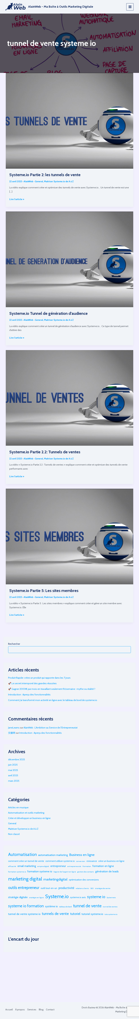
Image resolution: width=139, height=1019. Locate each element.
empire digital (43, 866)
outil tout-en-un (49, 888)
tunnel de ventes (110, 907)
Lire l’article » (16, 199)
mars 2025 (13, 780)
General (39, 181)
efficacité (12, 866)
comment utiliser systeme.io (60, 861)
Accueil (9, 1009)
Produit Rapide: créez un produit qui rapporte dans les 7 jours (39, 677)
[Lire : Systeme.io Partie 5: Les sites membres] (69, 536)
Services (31, 1009)
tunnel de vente (87, 905)
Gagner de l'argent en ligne (65, 872)
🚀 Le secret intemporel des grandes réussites (32, 683)
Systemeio (111, 897)
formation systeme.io (17, 872)
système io (51, 906)
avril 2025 (13, 775)
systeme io (96, 896)
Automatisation (22, 854)
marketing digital (25, 879)
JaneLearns (13, 727)
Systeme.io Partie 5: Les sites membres (43, 590)
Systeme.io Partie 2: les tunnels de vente (45, 174)
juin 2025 (13, 764)
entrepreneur (58, 866)
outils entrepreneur (23, 887)
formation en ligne (103, 866)
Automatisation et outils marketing (26, 812)
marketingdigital (55, 879)
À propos (20, 1009)
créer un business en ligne (111, 861)
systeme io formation (26, 906)
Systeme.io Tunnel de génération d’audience (48, 313)
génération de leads (107, 871)
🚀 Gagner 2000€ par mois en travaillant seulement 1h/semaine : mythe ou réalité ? (51, 688)
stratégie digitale (18, 897)
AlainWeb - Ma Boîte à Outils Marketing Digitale (60, 6)
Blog (41, 1009)
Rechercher (14, 643)
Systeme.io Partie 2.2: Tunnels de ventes (44, 451)
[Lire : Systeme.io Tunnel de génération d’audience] (69, 259)
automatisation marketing (53, 855)
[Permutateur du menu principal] (130, 7)
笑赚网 (11, 732)
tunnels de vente (55, 913)
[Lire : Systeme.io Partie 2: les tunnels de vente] (69, 120)
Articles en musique (18, 807)
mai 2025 (13, 770)
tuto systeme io (111, 914)
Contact (50, 1009)
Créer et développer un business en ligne (29, 818)
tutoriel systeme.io (92, 914)
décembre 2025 (16, 759)
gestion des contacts (85, 872)
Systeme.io (57, 896)
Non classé (14, 834)
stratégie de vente (102, 888)
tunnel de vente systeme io (24, 914)
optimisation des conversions (84, 879)
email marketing (26, 866)
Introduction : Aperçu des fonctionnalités (29, 694)
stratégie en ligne (36, 897)
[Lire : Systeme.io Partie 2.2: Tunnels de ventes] (69, 397)
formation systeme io (39, 871)
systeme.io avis (78, 897)
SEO (92, 888)
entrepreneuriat (74, 866)
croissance (91, 861)
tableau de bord (65, 907)
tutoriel (75, 914)
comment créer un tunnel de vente (26, 861)
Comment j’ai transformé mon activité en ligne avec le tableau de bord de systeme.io (52, 700)
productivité (66, 888)
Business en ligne (82, 855)
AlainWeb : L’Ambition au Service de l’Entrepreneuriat (50, 727)
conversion (80, 861)
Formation (87, 866)
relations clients (82, 888)
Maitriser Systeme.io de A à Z (59, 181)
